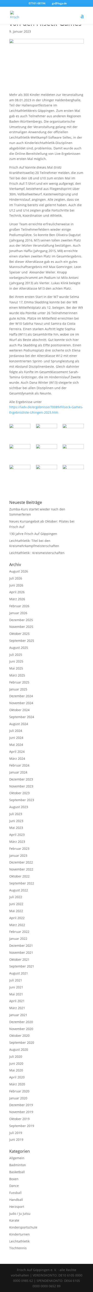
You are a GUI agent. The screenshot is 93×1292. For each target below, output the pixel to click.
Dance (14, 1186)
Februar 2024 (19, 765)
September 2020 (21, 1042)
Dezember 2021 (21, 945)
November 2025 (21, 627)
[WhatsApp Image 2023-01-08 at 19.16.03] (19, 451)
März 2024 (17, 758)
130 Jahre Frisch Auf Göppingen (33, 534)
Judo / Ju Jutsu (19, 1213)
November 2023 (21, 786)
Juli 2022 (15, 897)
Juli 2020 (15, 1056)
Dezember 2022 (21, 862)
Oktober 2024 (19, 710)
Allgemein (16, 1158)
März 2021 (17, 1008)
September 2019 (21, 1126)
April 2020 (17, 1077)
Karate (14, 1220)
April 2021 (17, 1001)
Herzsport (16, 1206)
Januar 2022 (18, 938)
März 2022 (17, 925)
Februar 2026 (19, 606)
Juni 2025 (16, 661)
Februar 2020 (19, 1091)
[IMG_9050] (19, 472)
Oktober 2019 (19, 1119)
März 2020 (17, 1084)
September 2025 (21, 640)
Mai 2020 (16, 1070)
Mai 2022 (16, 911)
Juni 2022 (16, 904)
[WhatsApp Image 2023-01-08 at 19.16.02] (46, 451)
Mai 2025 (16, 668)
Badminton (17, 1165)
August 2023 (18, 807)
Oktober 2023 (19, 793)
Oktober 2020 (19, 1035)
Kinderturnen (19, 1234)
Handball (16, 1199)
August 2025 (18, 647)
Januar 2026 (18, 613)
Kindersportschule (23, 1227)
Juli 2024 (15, 730)
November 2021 (21, 952)
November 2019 (21, 1112)
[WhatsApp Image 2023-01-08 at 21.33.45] (73, 431)
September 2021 (21, 966)
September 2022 (21, 883)
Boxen (14, 1179)
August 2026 (18, 571)
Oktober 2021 (19, 959)
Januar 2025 (18, 689)
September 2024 (21, 717)
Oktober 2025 (19, 633)
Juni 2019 (16, 1139)
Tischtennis (18, 1248)
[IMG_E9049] (73, 451)
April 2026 (17, 592)
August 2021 (18, 973)
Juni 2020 (16, 1063)
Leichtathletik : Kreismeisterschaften (37, 553)
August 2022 (18, 890)
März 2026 (17, 599)
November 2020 (21, 1029)
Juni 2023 (16, 821)
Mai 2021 (16, 994)
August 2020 (18, 1049)
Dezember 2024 (21, 696)
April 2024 (17, 751)
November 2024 (21, 703)
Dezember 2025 (21, 620)
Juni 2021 (16, 987)
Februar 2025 (19, 682)
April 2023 (17, 834)
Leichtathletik (19, 1241)
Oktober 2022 (19, 876)
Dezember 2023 (21, 779)
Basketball (17, 1172)
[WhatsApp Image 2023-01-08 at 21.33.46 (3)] (73, 472)
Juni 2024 (16, 737)
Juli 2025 (15, 654)
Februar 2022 (19, 931)
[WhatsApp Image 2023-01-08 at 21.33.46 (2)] (19, 431)
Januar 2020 (18, 1098)
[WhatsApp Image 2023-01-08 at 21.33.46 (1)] (46, 431)
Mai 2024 (16, 744)
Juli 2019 (15, 1133)
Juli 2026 (15, 578)
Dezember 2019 (21, 1105)
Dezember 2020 (21, 1022)
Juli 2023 (15, 814)
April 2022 (17, 918)
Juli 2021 (15, 980)
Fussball (15, 1193)
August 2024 (18, 724)
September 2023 (21, 800)
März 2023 (17, 841)
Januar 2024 (18, 772)
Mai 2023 (16, 827)
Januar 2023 (18, 855)
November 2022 (21, 869)
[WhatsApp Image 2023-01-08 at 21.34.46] (46, 472)
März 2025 (17, 675)
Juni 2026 (16, 585)
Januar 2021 (18, 1015)
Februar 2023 (19, 848)
